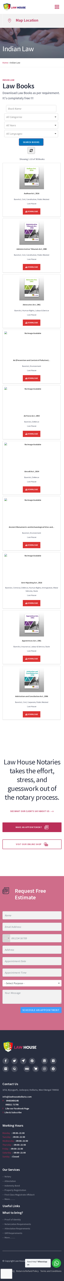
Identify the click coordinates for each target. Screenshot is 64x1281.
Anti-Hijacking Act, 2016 (31, 582)
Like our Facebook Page (17, 1108)
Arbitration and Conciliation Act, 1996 (31, 696)
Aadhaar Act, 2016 (31, 193)
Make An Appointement (29, 827)
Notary (8, 1176)
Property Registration (15, 1190)
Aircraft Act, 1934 (31, 471)
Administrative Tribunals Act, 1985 (32, 249)
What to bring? (12, 1213)
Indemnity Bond (12, 1185)
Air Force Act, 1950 (32, 416)
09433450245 (12, 1100)
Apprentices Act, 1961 (31, 640)
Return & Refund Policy (27, 1271)
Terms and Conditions (51, 1271)
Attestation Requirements (17, 1228)
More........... (10, 1199)
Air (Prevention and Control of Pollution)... (31, 360)
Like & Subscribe (13, 1112)
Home (5, 62)
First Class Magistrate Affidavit (19, 1194)
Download (32, 211)
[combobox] (6, 938)
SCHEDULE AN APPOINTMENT (41, 1010)
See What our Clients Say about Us (29, 811)
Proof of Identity (13, 1219)
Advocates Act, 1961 (32, 304)
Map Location (27, 20)
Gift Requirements (13, 1233)
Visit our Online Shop (29, 844)
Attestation (10, 1181)
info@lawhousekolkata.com (17, 1096)
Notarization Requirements (18, 1224)
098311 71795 (12, 1104)
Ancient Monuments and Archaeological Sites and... (31, 527)
